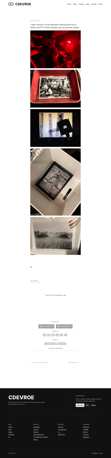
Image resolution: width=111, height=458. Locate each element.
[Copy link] (64, 343)
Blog (9, 429)
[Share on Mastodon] (49, 343)
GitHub (85, 432)
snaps (64, 295)
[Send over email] (60, 343)
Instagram (86, 437)
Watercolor (61, 434)
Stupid (35, 439)
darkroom (49, 295)
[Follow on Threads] (65, 335)
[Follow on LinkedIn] (57, 335)
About (93, 405)
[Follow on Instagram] (61, 335)
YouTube (86, 434)
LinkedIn (85, 429)
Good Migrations (38, 434)
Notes (10, 427)
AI (9, 437)
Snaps (10, 432)
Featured (11, 434)
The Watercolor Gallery (40, 437)
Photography (62, 429)
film (53, 295)
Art (59, 432)
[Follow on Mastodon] (48, 335)
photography (58, 295)
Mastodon (86, 427)
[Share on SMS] (57, 343)
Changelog (95, 453)
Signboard (36, 427)
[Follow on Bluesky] (53, 335)
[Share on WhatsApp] (53, 343)
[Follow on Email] (44, 335)
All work (60, 427)
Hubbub (35, 432)
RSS (87, 405)
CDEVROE (23, 4)
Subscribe (80, 405)
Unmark (35, 429)
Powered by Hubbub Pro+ (55, 348)
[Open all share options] (46, 343)
